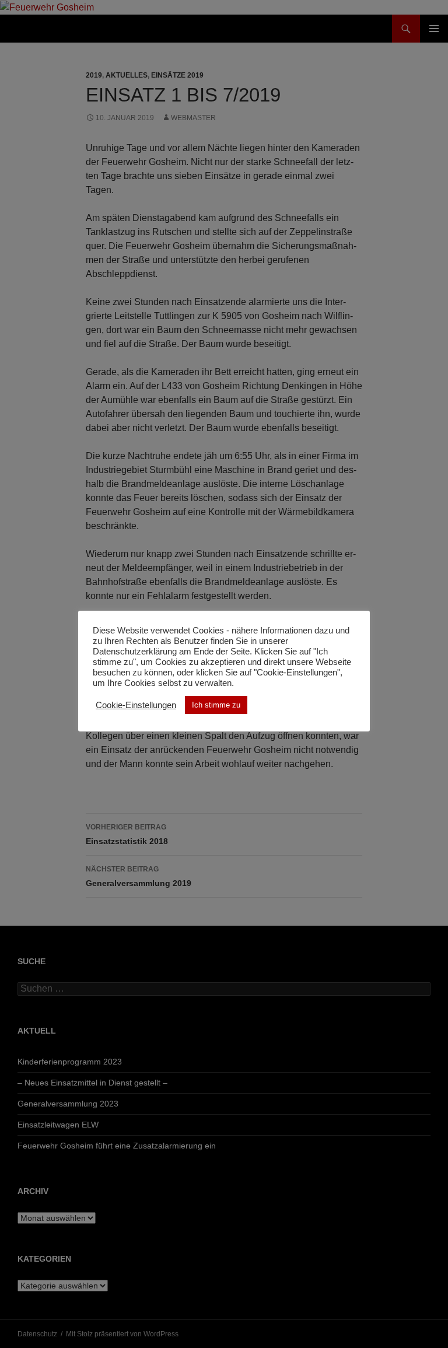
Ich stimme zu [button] (216, 705)
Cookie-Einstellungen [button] (136, 705)
